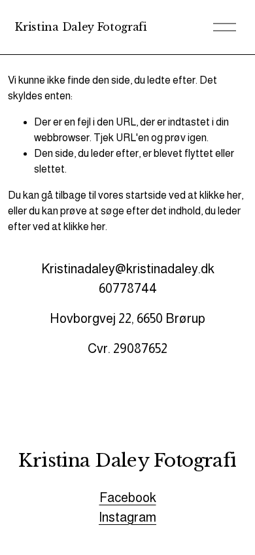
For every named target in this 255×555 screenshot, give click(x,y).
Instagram (127, 517)
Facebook (127, 497)
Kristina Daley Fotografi (80, 26)
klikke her (220, 195)
